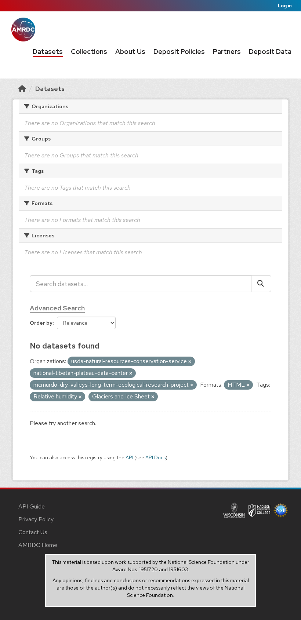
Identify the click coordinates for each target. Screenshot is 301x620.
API (129, 457)
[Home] (22, 88)
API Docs (155, 457)
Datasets (48, 51)
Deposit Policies (179, 51)
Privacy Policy (36, 519)
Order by (41, 323)
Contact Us (32, 532)
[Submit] (261, 283)
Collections (89, 51)
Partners (227, 51)
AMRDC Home (37, 545)
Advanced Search (57, 308)
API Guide (31, 506)
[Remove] (189, 361)
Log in (285, 6)
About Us (130, 51)
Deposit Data (270, 51)
